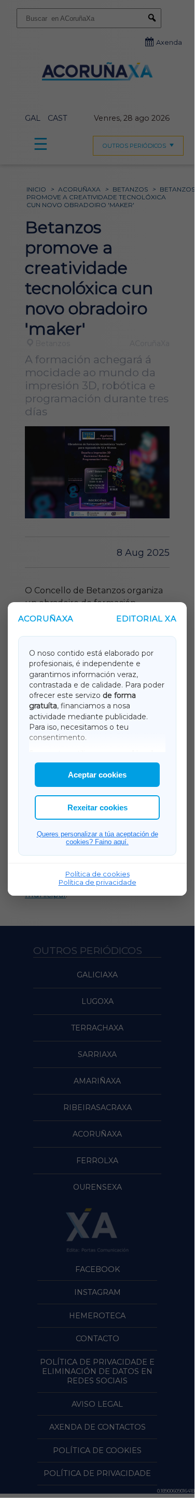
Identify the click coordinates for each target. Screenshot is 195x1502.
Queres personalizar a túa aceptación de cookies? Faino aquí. (97, 838)
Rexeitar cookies (97, 807)
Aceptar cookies (97, 774)
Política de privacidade (97, 882)
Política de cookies (97, 874)
